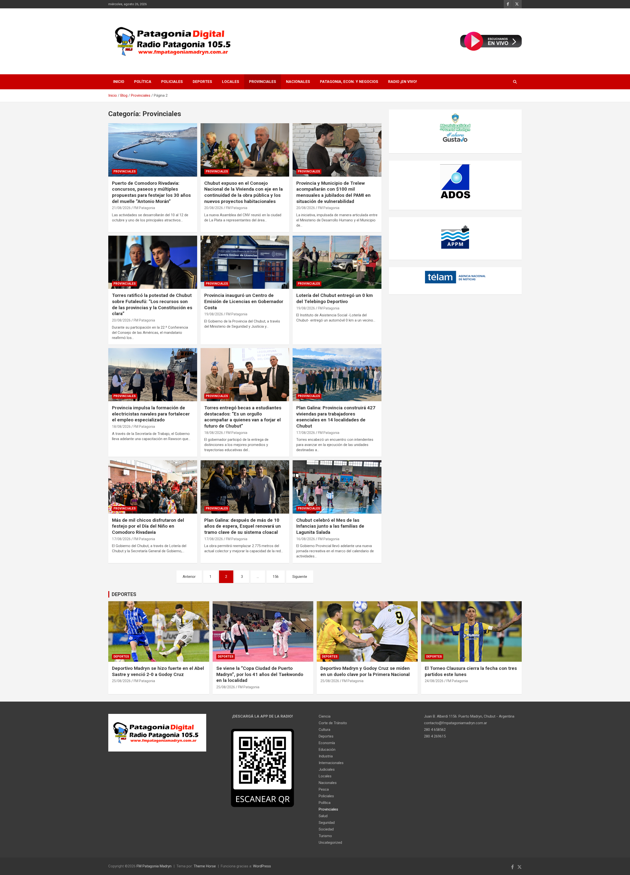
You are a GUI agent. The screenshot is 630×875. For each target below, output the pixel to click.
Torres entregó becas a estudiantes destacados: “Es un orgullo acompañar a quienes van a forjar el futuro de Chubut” (242, 417)
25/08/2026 (121, 681)
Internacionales (331, 763)
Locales (230, 81)
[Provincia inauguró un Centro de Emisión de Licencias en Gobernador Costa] (245, 262)
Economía (327, 743)
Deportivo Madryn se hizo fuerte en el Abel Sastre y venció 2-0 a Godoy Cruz (158, 671)
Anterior (189, 576)
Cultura (324, 729)
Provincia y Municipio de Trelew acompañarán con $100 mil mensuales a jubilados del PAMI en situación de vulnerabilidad (333, 192)
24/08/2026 (434, 681)
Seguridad (327, 822)
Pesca (324, 789)
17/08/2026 (305, 433)
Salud (323, 816)
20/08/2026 (213, 208)
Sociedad (326, 829)
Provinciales (262, 81)
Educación (327, 749)
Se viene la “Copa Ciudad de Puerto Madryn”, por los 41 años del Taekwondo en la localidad (259, 674)
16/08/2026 (305, 539)
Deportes (202, 81)
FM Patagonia (144, 208)
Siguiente (299, 576)
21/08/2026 (121, 208)
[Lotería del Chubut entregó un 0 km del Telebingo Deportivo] (337, 262)
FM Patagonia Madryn (154, 866)
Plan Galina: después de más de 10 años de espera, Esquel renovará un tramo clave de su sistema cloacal (242, 526)
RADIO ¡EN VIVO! (402, 81)
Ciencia (325, 716)
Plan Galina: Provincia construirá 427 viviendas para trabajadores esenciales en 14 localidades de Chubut (335, 417)
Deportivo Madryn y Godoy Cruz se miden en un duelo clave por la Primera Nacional (365, 671)
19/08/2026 (213, 314)
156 (276, 576)
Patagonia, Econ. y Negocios (349, 81)
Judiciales (327, 769)
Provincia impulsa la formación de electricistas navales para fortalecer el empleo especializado (151, 414)
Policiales (172, 81)
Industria (326, 756)
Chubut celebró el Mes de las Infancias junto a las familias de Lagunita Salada (330, 526)
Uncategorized (330, 842)
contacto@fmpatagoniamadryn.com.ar (455, 723)
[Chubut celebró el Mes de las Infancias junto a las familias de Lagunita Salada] (337, 487)
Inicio (118, 81)
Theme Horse (205, 866)
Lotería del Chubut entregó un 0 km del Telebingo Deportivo (334, 298)
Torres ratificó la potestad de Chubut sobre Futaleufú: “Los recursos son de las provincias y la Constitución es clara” (152, 304)
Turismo (325, 836)
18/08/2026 (121, 427)
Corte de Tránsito (333, 723)
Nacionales (298, 81)
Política (142, 81)
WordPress (262, 866)
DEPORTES (124, 594)
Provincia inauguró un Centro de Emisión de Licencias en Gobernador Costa (243, 301)
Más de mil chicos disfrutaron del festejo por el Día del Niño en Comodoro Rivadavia (148, 526)
